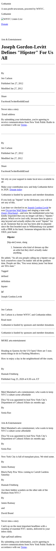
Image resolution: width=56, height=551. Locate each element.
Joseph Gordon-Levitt (38, 207)
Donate (4, 24)
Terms (24, 125)
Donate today (16, 189)
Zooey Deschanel (9, 213)
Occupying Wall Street (16, 210)
